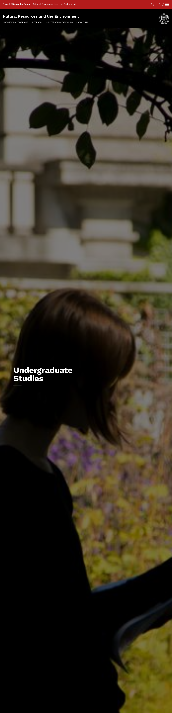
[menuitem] (15, 22)
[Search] (152, 4)
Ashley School (23, 4)
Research (37, 22)
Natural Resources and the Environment (41, 16)
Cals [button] (161, 4)
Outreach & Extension (60, 22)
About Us (83, 22)
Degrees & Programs (16, 22)
